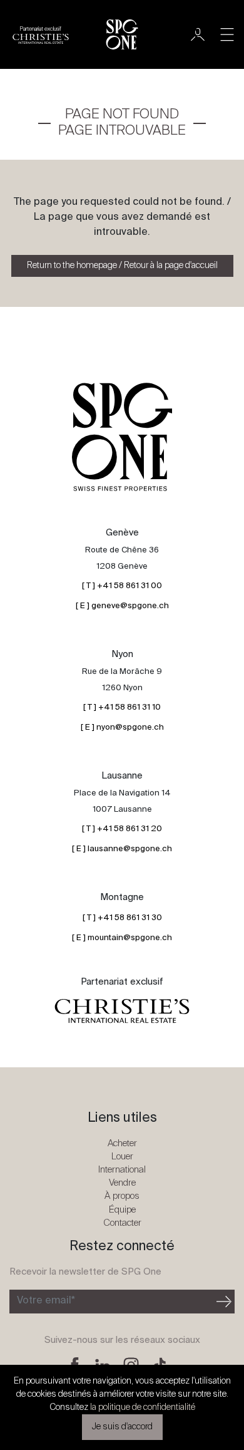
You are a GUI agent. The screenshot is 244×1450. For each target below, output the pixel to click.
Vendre (122, 1183)
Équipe (122, 1209)
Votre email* (46, 1301)
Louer (122, 1156)
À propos (122, 1196)
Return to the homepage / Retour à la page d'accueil (122, 265)
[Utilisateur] (198, 34)
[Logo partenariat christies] (122, 1012)
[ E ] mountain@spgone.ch (122, 938)
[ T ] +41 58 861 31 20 (122, 829)
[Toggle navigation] (227, 34)
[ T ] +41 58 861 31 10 (122, 707)
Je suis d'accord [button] (122, 1426)
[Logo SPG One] (122, 34)
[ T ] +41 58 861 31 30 (122, 918)
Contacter (122, 1223)
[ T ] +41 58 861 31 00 (122, 586)
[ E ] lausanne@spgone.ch (122, 849)
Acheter (122, 1143)
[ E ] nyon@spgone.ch (122, 727)
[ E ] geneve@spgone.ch (122, 606)
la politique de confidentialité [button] (142, 1407)
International (122, 1169)
